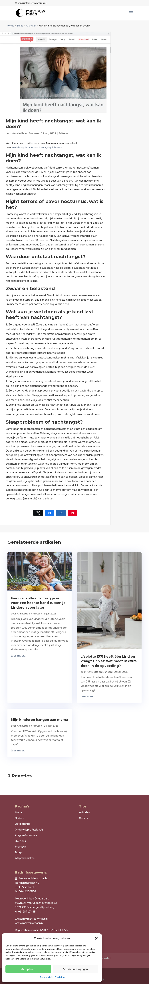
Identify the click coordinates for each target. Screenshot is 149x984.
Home (10, 25)
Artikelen (31, 25)
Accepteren (28, 969)
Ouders (19, 818)
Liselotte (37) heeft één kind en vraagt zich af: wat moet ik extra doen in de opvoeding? (109, 661)
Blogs (20, 25)
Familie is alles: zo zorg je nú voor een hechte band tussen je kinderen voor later (38, 602)
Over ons (20, 841)
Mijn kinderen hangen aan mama (39, 720)
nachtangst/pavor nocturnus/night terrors (37, 147)
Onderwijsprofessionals (29, 829)
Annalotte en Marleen (25, 133)
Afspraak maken (25, 858)
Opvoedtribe (22, 824)
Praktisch (20, 846)
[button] (96, 938)
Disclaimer (60, 977)
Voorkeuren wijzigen (75, 969)
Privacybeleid (46, 977)
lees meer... (18, 656)
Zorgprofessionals (26, 835)
